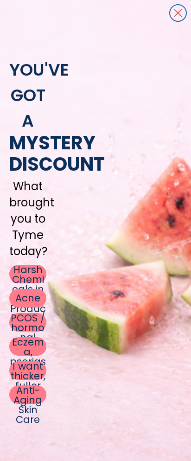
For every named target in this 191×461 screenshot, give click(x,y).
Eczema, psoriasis (28, 346)
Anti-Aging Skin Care (27, 394)
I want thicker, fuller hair (28, 370)
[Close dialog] (178, 13)
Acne (27, 298)
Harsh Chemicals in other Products (28, 274)
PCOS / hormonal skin (28, 322)
